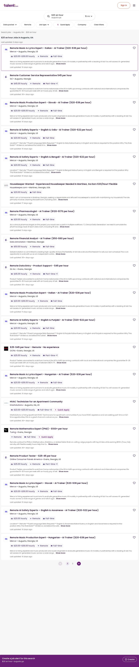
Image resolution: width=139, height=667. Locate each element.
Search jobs (6, 32)
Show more (61, 64)
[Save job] (134, 48)
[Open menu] (134, 5)
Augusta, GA (18, 32)
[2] (79, 564)
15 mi (87, 16)
